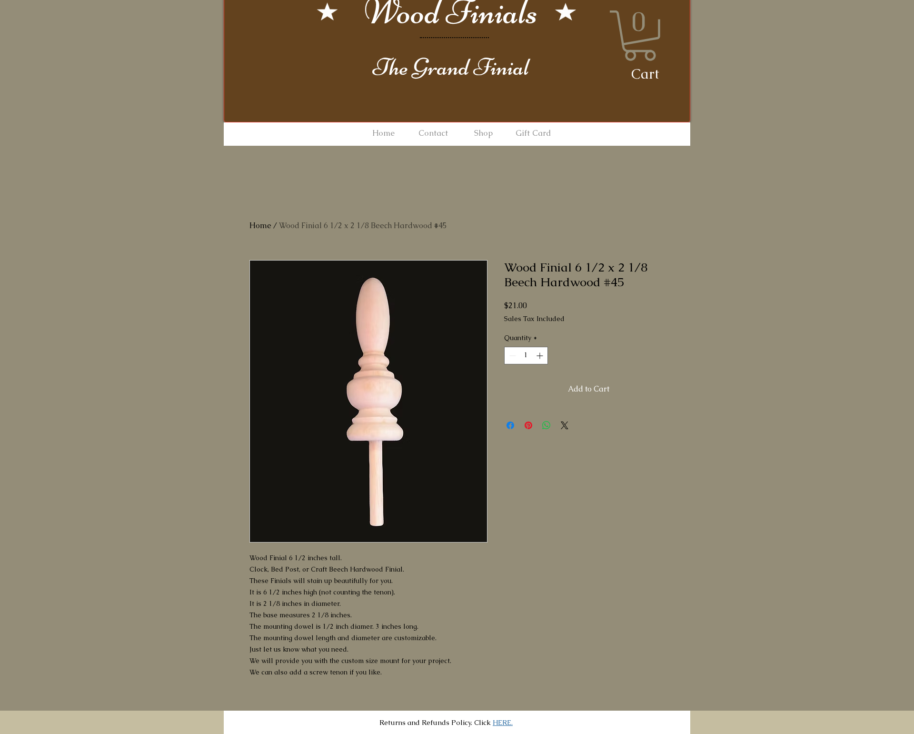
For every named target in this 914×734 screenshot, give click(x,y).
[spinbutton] (526, 355)
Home (260, 226)
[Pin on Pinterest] (528, 425)
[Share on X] (564, 425)
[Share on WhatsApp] (546, 425)
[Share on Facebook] (510, 425)
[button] (640, 35)
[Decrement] (511, 355)
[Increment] (540, 355)
